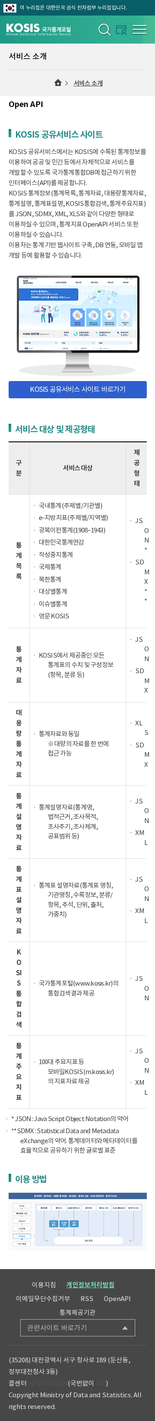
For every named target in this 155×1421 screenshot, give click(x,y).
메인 (58, 82)
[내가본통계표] (121, 30)
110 (101, 1383)
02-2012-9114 (48, 1383)
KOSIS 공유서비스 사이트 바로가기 (77, 389)
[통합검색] (104, 29)
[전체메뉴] (139, 29)
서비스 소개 (88, 83)
